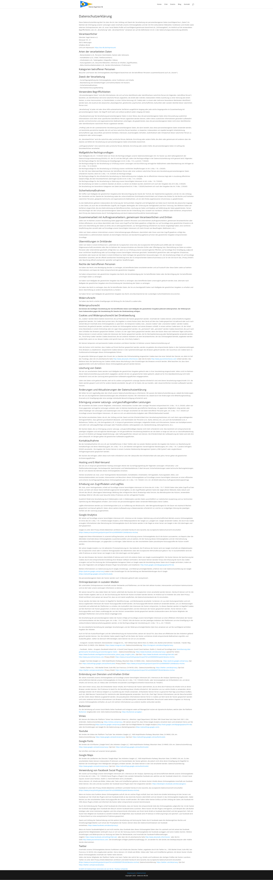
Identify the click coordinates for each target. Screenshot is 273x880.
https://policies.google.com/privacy (91, 571)
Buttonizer (82, 712)
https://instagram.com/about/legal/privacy (158, 645)
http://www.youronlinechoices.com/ (164, 359)
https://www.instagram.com (115, 645)
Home (159, 4)
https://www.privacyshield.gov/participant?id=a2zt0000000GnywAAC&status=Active (144, 657)
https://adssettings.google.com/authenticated (98, 663)
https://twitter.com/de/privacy (166, 668)
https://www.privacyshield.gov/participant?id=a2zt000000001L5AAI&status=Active (108, 532)
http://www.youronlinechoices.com (91, 657)
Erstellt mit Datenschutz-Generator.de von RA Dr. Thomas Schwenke (103, 869)
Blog (179, 4)
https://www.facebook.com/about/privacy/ (151, 652)
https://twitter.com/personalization (91, 670)
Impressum (131, 873)
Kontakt (187, 4)
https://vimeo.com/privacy (113, 722)
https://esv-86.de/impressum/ (105, 47)
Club (166, 4)
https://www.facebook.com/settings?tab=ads (158, 654)
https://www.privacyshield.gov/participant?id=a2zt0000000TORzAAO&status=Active (145, 670)
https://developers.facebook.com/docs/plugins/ (169, 784)
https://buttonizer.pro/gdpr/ (132, 712)
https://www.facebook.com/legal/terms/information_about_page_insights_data (107, 654)
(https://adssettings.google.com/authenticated (95, 574)
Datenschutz (141, 873)
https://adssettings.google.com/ (147, 727)
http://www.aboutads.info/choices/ (125, 359)
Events (172, 4)
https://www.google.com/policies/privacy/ (110, 737)
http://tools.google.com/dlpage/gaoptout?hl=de (157, 565)
